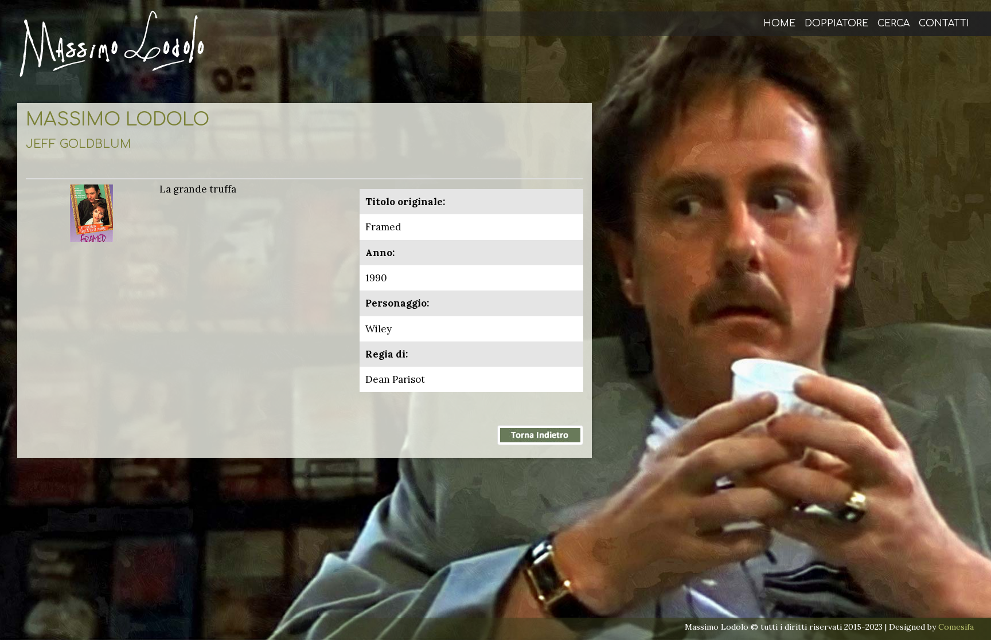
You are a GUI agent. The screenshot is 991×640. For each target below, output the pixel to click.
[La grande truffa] (91, 212)
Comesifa (956, 627)
